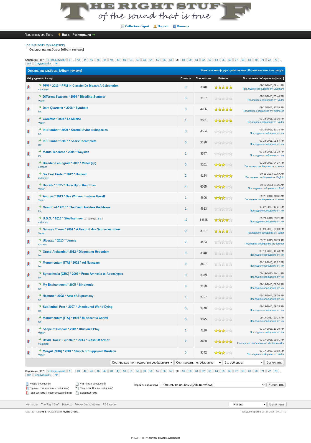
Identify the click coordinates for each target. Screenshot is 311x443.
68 (243, 60)
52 (137, 60)
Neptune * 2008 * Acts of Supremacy (68, 296)
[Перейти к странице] (56, 63)
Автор (49, 78)
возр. (279, 78)
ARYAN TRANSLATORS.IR (164, 438)
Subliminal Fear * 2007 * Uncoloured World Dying (77, 306)
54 (151, 60)
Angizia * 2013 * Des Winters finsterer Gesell (74, 196)
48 (111, 60)
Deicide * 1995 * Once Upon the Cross (69, 185)
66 (229, 60)
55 (157, 60)
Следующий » (43, 63)
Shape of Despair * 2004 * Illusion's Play (71, 329)
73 (276, 60)
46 (98, 60)
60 (190, 60)
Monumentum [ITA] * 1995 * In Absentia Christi (75, 318)
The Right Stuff (34, 45)
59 (183, 60)
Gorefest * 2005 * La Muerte (62, 119)
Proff (281, 188)
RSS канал (110, 404)
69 (249, 60)
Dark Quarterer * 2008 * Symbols (65, 107)
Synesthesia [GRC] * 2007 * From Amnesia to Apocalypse (83, 273)
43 (78, 60)
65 (223, 60)
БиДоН (280, 177)
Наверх (67, 404)
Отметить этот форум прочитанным (223, 70)
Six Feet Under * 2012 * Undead (65, 174)
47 (104, 60)
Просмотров (204, 78)
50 (124, 60)
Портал (163, 26)
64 (216, 60)
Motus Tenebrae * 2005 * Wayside (66, 152)
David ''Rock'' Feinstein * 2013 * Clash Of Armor (76, 340)
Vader (41, 100)
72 (269, 60)
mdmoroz (279, 110)
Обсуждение (35, 78)
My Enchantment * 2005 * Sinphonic (68, 284)
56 (164, 60)
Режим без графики (87, 404)
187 (29, 63)
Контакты (32, 404)
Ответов (186, 78)
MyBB (42, 411)
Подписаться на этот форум (265, 70)
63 (210, 60)
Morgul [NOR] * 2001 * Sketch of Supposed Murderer (79, 351)
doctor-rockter (276, 343)
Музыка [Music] (55, 45)
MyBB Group (70, 411)
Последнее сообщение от (259, 78)
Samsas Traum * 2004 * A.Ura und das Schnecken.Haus (81, 229)
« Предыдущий (56, 60)
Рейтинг (223, 78)
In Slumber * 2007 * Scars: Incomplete (69, 141)
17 (185, 220)
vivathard (43, 89)
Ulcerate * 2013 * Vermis (59, 240)
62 (203, 60)
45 (91, 60)
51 (131, 60)
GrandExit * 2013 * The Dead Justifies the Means (76, 207)
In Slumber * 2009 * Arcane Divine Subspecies (75, 130)
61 (196, 60)
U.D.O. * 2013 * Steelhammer (63, 218)
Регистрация (82, 34)
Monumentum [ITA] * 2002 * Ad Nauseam (71, 262)
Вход (65, 34)
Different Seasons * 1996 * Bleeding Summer (74, 96)
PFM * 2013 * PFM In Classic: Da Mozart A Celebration (81, 85)
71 (262, 60)
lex (39, 111)
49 (118, 60)
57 (170, 60)
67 (236, 60)
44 (85, 60)
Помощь (183, 26)
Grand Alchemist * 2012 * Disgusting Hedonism (76, 251)
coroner (42, 166)
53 (144, 60)
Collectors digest (137, 26)
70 (256, 60)
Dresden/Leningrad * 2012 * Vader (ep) (69, 163)
